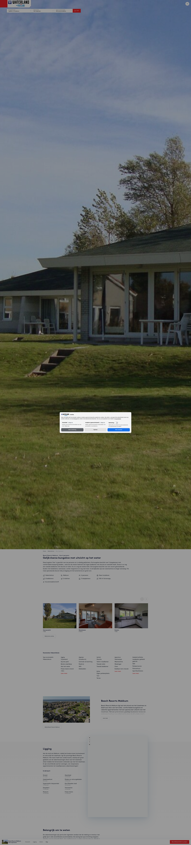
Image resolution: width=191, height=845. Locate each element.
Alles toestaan (118, 429)
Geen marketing (72, 429)
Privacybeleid (117, 418)
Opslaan (95, 429)
